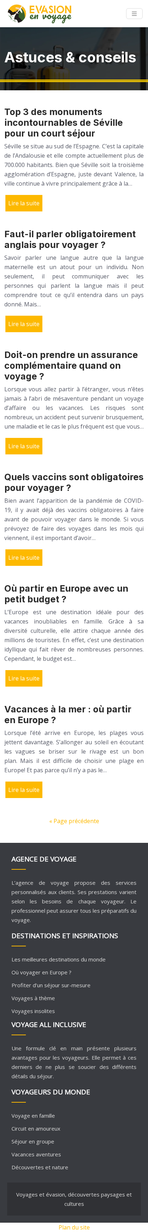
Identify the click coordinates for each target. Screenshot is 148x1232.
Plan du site (74, 1227)
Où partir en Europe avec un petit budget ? (66, 594)
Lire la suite (24, 203)
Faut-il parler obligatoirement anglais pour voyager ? (70, 239)
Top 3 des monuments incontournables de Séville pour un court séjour (63, 122)
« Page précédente (74, 821)
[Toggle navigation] (134, 13)
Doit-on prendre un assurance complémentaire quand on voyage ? (71, 365)
